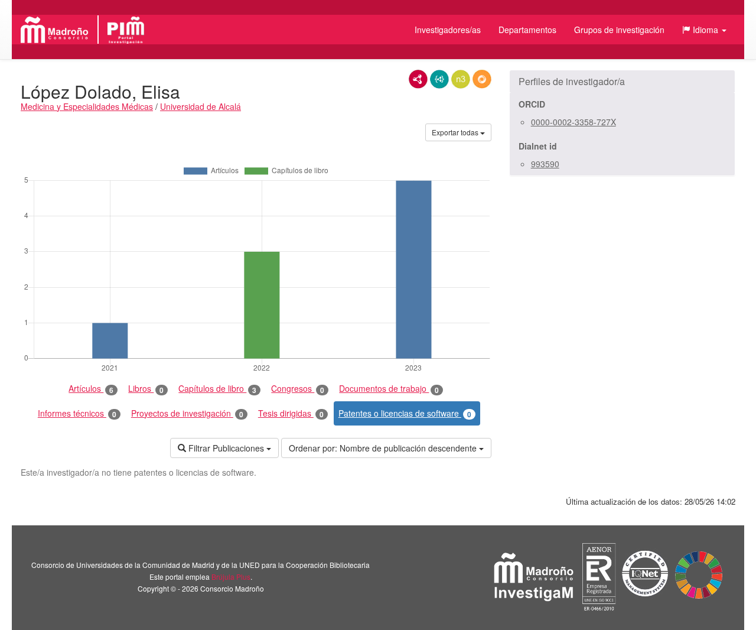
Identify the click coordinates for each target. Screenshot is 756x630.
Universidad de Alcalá (200, 106)
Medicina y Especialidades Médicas (87, 106)
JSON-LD (439, 79)
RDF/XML (418, 79)
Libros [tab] (146, 388)
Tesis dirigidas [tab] (291, 413)
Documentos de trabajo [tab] (389, 388)
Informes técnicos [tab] (77, 413)
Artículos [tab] (91, 388)
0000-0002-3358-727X (573, 122)
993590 (545, 164)
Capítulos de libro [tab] (217, 388)
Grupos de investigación (619, 29)
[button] (704, 29)
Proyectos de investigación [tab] (187, 413)
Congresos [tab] (297, 388)
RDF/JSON (481, 79)
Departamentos (527, 29)
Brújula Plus (230, 576)
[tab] (622, 81)
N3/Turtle (460, 79)
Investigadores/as (448, 29)
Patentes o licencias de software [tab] (404, 413)
